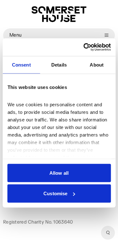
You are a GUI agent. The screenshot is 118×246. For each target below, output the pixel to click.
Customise (55, 193)
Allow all (59, 172)
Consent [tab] (21, 64)
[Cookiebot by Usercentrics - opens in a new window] (84, 47)
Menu (15, 35)
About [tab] (97, 64)
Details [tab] (59, 64)
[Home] (59, 14)
